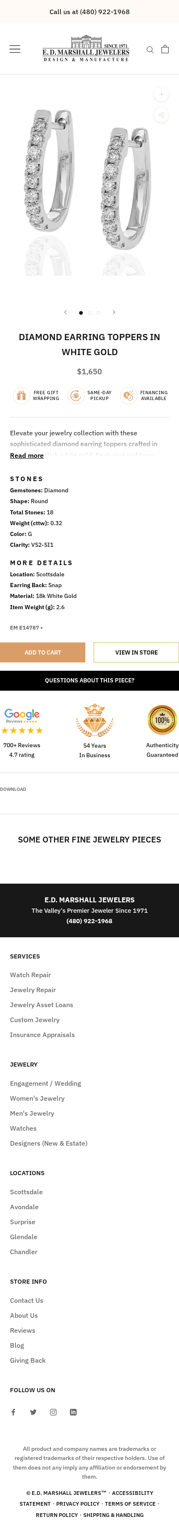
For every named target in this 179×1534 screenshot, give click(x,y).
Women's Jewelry (37, 1098)
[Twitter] (33, 1411)
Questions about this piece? (89, 680)
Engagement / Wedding (45, 1083)
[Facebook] (13, 1411)
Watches (23, 1128)
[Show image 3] (98, 313)
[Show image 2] (90, 313)
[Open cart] (165, 49)
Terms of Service (130, 1503)
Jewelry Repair (33, 990)
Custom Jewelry (35, 1019)
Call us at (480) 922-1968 (90, 11)
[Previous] (65, 312)
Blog (17, 1345)
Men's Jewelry (32, 1113)
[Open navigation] (15, 49)
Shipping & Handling (113, 1515)
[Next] (114, 312)
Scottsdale (26, 1192)
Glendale (23, 1237)
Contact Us (26, 1300)
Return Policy (57, 1515)
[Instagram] (53, 1411)
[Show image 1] (81, 313)
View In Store (136, 652)
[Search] (150, 49)
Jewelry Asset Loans (41, 1004)
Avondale (24, 1207)
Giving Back (28, 1360)
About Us (24, 1315)
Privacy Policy (77, 1503)
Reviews (22, 1330)
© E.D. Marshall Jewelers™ (66, 1493)
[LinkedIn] (73, 1411)
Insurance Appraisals (42, 1034)
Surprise (22, 1222)
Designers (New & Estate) (48, 1143)
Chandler (23, 1251)
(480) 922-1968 (89, 921)
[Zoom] (161, 94)
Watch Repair (30, 975)
